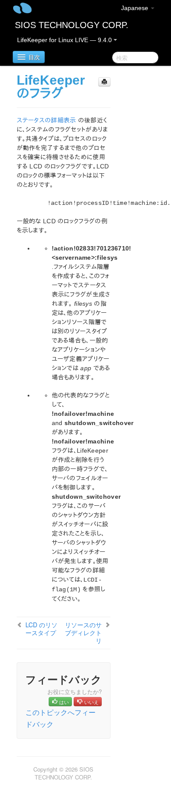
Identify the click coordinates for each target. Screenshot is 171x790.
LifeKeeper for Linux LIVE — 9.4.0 (65, 39)
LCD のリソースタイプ (41, 628)
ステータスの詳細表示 (46, 120)
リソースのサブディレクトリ (83, 632)
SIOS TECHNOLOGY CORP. (71, 25)
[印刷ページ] (104, 81)
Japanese (135, 7)
